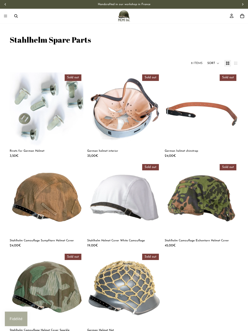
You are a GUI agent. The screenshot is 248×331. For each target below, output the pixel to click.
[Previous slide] (17, 109)
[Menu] (5, 16)
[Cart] (242, 16)
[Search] (16, 16)
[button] (213, 63)
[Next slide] (76, 109)
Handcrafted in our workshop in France (124, 4)
